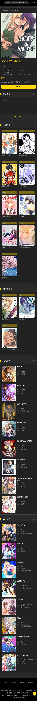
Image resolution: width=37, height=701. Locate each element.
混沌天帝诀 (21, 459)
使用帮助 (22, 682)
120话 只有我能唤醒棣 (26, 533)
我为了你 (22, 319)
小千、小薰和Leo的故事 (9, 349)
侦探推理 (23, 373)
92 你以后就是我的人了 (27, 626)
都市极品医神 (21, 422)
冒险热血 (23, 531)
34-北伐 (23, 374)
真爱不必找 (22, 216)
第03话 (21, 192)
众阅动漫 (23, 445)
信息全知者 (21, 385)
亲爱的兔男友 (6, 216)
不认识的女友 (23, 155)
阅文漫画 (23, 427)
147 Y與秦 (23, 644)
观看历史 (33, 3)
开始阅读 (18, 86)
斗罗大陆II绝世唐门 (23, 655)
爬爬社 (22, 408)
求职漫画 (4, 278)
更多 (34, 360)
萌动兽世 (20, 618)
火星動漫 (23, 371)
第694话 (23, 551)
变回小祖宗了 (6, 186)
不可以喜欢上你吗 (24, 247)
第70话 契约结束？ (25, 607)
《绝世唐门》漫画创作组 (27, 660)
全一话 (4, 131)
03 (3, 253)
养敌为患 (20, 599)
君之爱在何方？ (6, 319)
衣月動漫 (23, 390)
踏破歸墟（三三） (25, 412)
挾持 (22, 393)
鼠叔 (22, 567)
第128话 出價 (24, 467)
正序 (34, 94)
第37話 (22, 505)
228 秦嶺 (23, 430)
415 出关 (23, 663)
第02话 (21, 131)
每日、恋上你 (23, 186)
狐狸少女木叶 (6, 155)
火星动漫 (23, 464)
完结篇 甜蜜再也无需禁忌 (27, 570)
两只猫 (22, 529)
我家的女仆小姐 (22, 497)
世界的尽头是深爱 (7, 247)
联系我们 (14, 682)
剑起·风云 (20, 367)
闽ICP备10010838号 (18, 698)
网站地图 (30, 682)
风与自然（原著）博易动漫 (28, 604)
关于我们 (6, 682)
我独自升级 (21, 581)
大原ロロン (24, 501)
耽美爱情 (23, 568)
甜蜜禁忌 (20, 562)
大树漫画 (3, 10)
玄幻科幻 (23, 466)
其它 (3, 78)
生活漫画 (23, 503)
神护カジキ (8, 70)
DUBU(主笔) (24, 585)
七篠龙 (22, 483)
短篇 (3, 162)
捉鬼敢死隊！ (24, 449)
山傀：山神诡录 (22, 404)
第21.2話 (23, 486)
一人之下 (20, 543)
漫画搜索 (8, 3)
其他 (8, 10)
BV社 (22, 641)
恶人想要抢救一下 (23, 636)
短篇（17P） (7, 101)
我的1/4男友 (21, 525)
